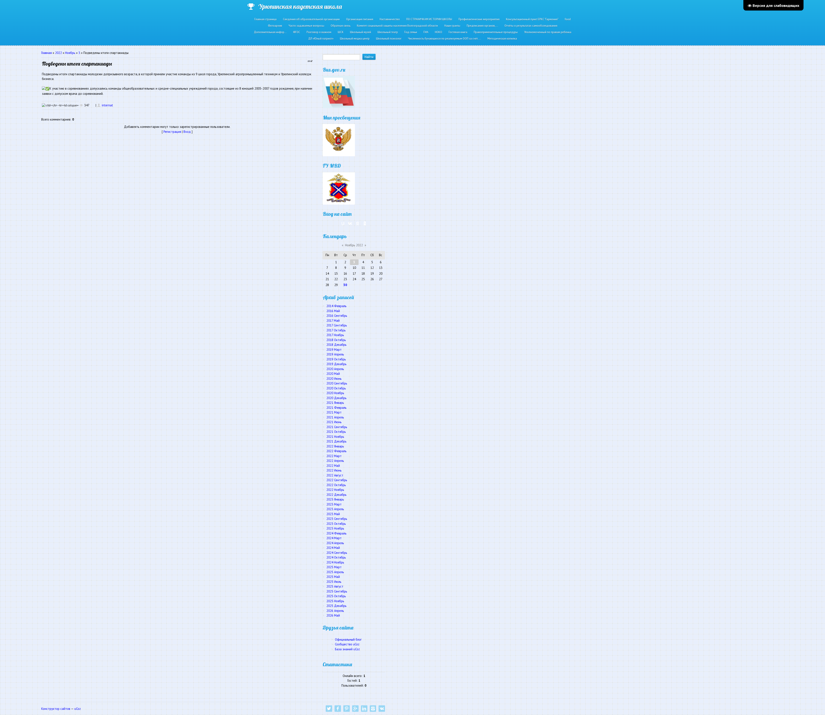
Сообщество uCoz (347, 644)
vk (382, 708)
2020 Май (333, 374)
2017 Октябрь (336, 330)
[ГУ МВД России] (339, 188)
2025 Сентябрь (336, 591)
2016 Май (333, 311)
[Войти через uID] (343, 223)
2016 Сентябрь (336, 316)
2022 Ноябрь (335, 490)
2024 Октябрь (336, 557)
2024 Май (333, 548)
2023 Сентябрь (336, 519)
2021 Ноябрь (335, 437)
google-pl (355, 708)
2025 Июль (333, 582)
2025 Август (334, 586)
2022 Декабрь (336, 495)
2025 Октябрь (336, 596)
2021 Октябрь (336, 432)
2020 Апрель (335, 369)
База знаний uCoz (347, 649)
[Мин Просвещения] (339, 140)
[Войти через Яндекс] (357, 223)
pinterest (346, 708)
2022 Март (334, 456)
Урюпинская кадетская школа (300, 6)
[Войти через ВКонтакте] (350, 223)
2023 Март (334, 504)
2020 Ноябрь (335, 393)
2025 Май (333, 577)
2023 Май (333, 514)
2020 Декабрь (336, 398)
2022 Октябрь (336, 485)
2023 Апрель (335, 509)
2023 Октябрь (336, 524)
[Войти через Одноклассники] (365, 223)
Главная (46, 53)
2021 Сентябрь (336, 427)
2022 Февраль (336, 451)
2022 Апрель (335, 461)
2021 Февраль (336, 408)
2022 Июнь (334, 470)
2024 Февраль (336, 533)
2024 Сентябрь (336, 553)
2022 (58, 53)
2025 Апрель (335, 572)
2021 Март (334, 412)
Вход (187, 132)
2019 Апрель (335, 354)
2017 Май (333, 320)
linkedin (364, 708)
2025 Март (334, 567)
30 (345, 285)
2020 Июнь (334, 379)
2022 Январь (335, 446)
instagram (373, 708)
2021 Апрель (335, 417)
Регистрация (172, 132)
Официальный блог (348, 639)
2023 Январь (335, 499)
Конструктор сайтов (55, 709)
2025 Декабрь (336, 606)
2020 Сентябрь (336, 383)
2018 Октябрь (336, 340)
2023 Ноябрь (335, 528)
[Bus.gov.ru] (339, 92)
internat (107, 105)
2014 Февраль (336, 306)
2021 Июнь (334, 422)
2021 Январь (335, 403)
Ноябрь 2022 (354, 245)
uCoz (77, 709)
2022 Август (334, 475)
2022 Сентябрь (336, 480)
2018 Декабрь (336, 345)
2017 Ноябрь (335, 335)
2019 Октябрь (336, 359)
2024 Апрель (335, 543)
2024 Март (334, 538)
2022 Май (333, 466)
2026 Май (333, 615)
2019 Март (334, 350)
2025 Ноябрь (335, 601)
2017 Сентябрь (336, 325)
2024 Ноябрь (335, 562)
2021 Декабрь (336, 441)
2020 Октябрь (336, 388)
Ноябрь (70, 53)
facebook (338, 708)
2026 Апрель (335, 611)
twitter (329, 708)
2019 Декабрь (336, 364)
